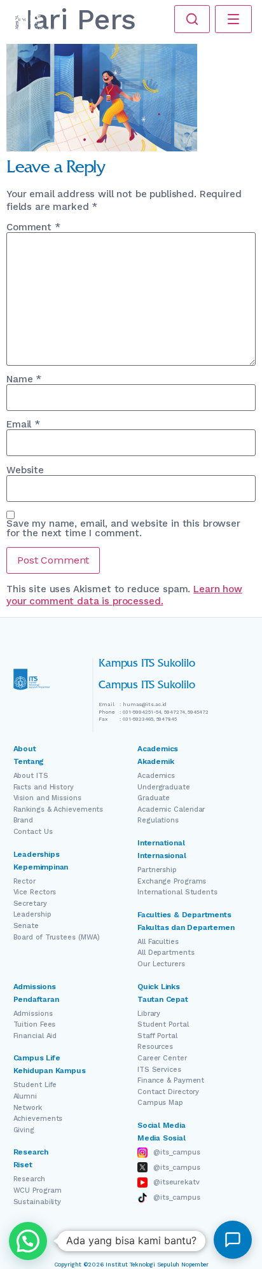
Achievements (38, 1118)
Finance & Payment (170, 1080)
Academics (156, 776)
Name (23, 379)
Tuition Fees (34, 1024)
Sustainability (37, 1202)
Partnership (157, 870)
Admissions (33, 1013)
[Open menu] (233, 19)
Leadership (32, 914)
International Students (177, 892)
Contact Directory (168, 1092)
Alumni (25, 1096)
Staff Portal (157, 1036)
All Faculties (158, 942)
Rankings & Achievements (58, 809)
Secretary (30, 903)
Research (29, 1179)
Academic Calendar (171, 809)
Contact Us (33, 832)
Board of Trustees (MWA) (56, 937)
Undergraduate (163, 787)
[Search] (192, 19)
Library (148, 1013)
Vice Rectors (35, 892)
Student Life (35, 1085)
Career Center (162, 1058)
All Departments (166, 952)
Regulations (158, 820)
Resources (155, 1047)
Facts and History (43, 787)
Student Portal (163, 1024)
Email (23, 424)
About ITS (30, 776)
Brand (23, 820)
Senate (26, 926)
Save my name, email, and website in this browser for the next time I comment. (123, 528)
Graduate (153, 798)
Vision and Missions (47, 798)
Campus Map (160, 1103)
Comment (33, 227)
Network (27, 1108)
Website (25, 470)
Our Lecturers (161, 964)
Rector (24, 881)
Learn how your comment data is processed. (124, 595)
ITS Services (159, 1069)
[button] (28, 1241)
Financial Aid (35, 1036)
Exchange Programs (171, 881)
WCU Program (37, 1190)
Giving (23, 1130)
